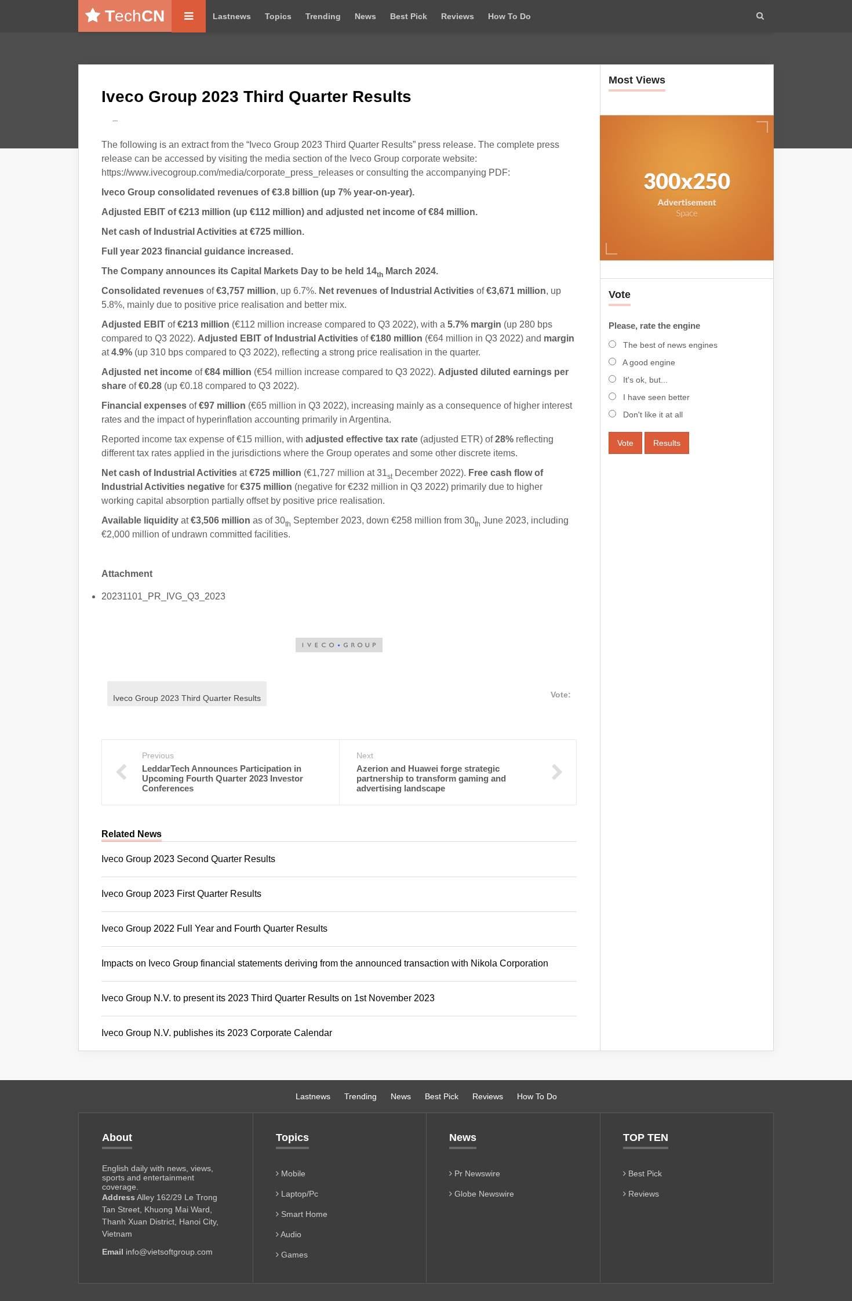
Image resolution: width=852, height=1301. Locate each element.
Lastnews (232, 16)
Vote (625, 443)
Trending (323, 16)
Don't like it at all (652, 414)
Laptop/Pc (298, 1193)
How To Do (509, 16)
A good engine (648, 362)
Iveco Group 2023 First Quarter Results (181, 894)
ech (135, 16)
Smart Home (303, 1214)
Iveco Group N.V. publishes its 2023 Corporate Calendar (216, 1033)
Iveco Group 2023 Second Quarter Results (188, 859)
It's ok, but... (644, 379)
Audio (290, 1234)
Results (666, 443)
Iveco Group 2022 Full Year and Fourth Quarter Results (214, 928)
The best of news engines (669, 345)
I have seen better (655, 397)
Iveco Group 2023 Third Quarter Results (187, 698)
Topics (278, 16)
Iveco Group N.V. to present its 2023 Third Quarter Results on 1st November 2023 (268, 998)
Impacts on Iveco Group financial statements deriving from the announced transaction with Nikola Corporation (324, 963)
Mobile (292, 1173)
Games (293, 1254)
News (365, 16)
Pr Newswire (476, 1173)
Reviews (457, 16)
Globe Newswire (483, 1193)
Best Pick (408, 16)
